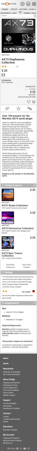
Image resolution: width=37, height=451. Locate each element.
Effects (14, 9)
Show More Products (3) (10, 266)
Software (23, 9)
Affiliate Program (9, 395)
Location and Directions (11, 419)
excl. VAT (31, 94)
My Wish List (7, 443)
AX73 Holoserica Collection (18, 228)
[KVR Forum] (11, 448)
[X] (21, 448)
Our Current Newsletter (11, 374)
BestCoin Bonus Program (12, 440)
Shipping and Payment (11, 383)
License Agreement (10, 388)
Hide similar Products (26, 266)
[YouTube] (24, 448)
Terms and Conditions (11, 390)
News (5, 358)
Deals (33, 13)
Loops (14, 13)
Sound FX (32, 9)
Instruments (6, 13)
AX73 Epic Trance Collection (12, 254)
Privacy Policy (8, 393)
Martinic (6, 55)
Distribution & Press (10, 385)
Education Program (10, 430)
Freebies (27, 13)
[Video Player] (3, 75)
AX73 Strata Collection (15, 205)
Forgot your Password (11, 438)
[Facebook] (17, 448)
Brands (5, 9)
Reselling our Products (11, 408)
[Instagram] (28, 448)
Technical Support (9, 403)
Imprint (5, 421)
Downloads (7, 406)
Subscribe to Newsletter (11, 372)
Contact (6, 416)
